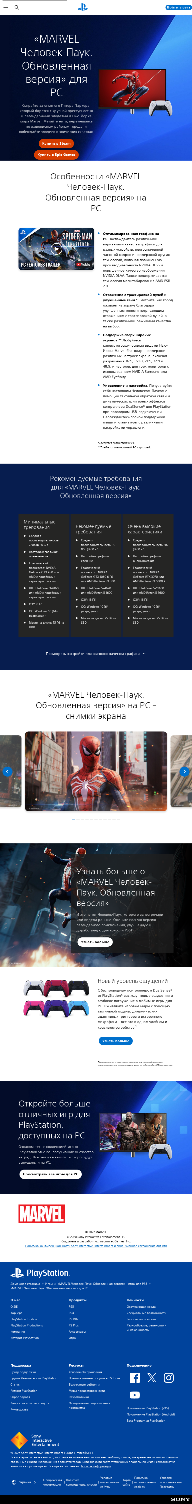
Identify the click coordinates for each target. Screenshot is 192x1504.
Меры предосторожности (87, 1391)
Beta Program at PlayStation (146, 1420)
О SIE (14, 1306)
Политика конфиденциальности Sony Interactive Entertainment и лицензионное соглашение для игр (96, 1246)
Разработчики (79, 1397)
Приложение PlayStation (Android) (151, 1414)
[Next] (185, 772)
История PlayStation (24, 1338)
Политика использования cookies (145, 1482)
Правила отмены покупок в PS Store (94, 1378)
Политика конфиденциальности (81, 1482)
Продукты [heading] (77, 1300)
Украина (25, 1482)
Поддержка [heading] (20, 1365)
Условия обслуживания (85, 1372)
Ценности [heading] (135, 1300)
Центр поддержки (23, 1372)
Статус (15, 1384)
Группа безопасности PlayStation (33, 1378)
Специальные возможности (146, 1313)
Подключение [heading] (139, 1365)
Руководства (19, 1409)
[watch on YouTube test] (83, 264)
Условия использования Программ (171, 1482)
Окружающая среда (141, 1306)
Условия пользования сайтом (109, 1482)
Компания (17, 1331)
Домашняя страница (25, 1284)
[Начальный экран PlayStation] (82, 7)
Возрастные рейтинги (84, 1384)
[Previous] (7, 772)
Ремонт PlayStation (23, 1391)
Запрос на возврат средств (29, 1403)
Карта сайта (126, 1482)
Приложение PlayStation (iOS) (148, 1408)
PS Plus (74, 1325)
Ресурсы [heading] (76, 1365)
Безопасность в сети (141, 1319)
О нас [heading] (15, 1300)
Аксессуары (77, 1331)
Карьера (16, 1313)
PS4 (71, 1313)
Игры (49, 1284)
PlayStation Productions (26, 1325)
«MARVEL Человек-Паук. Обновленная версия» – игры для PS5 (102, 1284)
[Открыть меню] (5, 7)
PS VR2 (73, 1319)
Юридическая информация (52, 1482)
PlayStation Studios (23, 1319)
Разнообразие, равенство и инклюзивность (146, 1327)
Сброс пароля (20, 1397)
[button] (56, 143)
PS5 (71, 1306)
